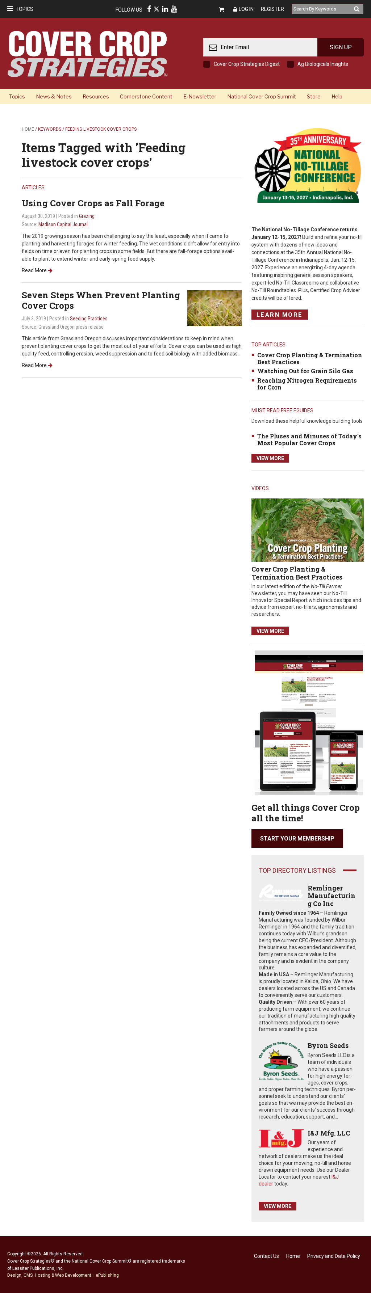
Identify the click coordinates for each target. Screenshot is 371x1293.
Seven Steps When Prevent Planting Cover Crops (101, 300)
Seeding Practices (89, 318)
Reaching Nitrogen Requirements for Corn (307, 383)
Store (314, 96)
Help (337, 96)
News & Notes (54, 96)
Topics (24, 9)
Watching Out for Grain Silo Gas (305, 371)
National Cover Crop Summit (261, 96)
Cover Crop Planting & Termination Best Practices (309, 358)
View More (270, 458)
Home (28, 129)
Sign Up (341, 47)
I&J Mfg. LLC (329, 1133)
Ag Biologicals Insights (322, 64)
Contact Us (266, 1256)
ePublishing (107, 1275)
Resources (96, 96)
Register (272, 9)
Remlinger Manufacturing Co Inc (331, 896)
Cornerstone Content (146, 96)
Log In (246, 9)
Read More (34, 270)
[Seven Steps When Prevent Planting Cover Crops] (214, 307)
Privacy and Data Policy (333, 1256)
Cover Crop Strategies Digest (247, 64)
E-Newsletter (199, 96)
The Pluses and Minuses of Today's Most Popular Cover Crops (309, 439)
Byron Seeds (328, 1045)
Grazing (87, 216)
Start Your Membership (297, 838)
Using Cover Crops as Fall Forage (93, 203)
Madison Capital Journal (63, 224)
